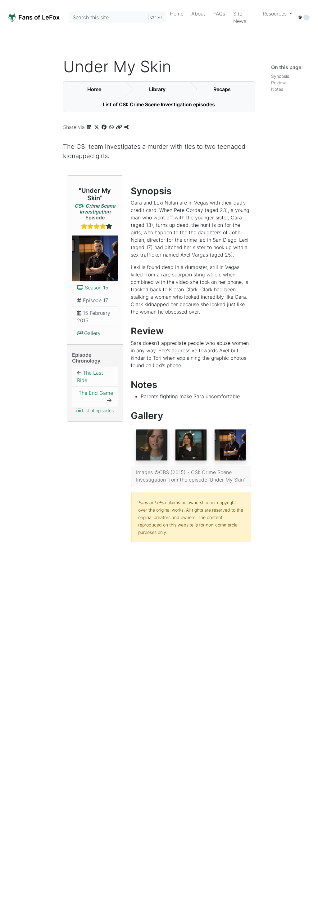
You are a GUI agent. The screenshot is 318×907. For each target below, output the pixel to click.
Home (94, 89)
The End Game (96, 393)
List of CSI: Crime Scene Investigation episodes (159, 104)
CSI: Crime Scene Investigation (95, 209)
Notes (278, 89)
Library (157, 89)
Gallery (92, 333)
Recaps (222, 89)
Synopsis (281, 76)
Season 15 (95, 287)
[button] (277, 13)
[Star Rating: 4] (95, 227)
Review (279, 82)
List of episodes (97, 410)
